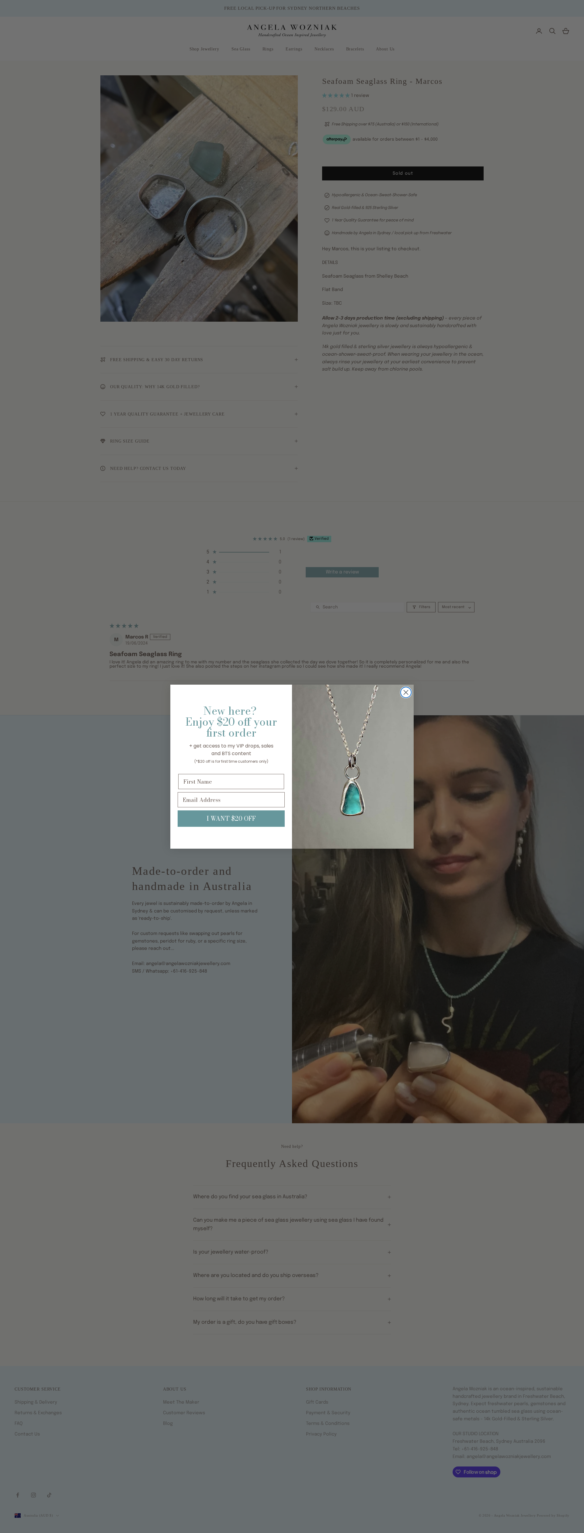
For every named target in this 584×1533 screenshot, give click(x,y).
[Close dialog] (406, 692)
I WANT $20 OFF (231, 818)
